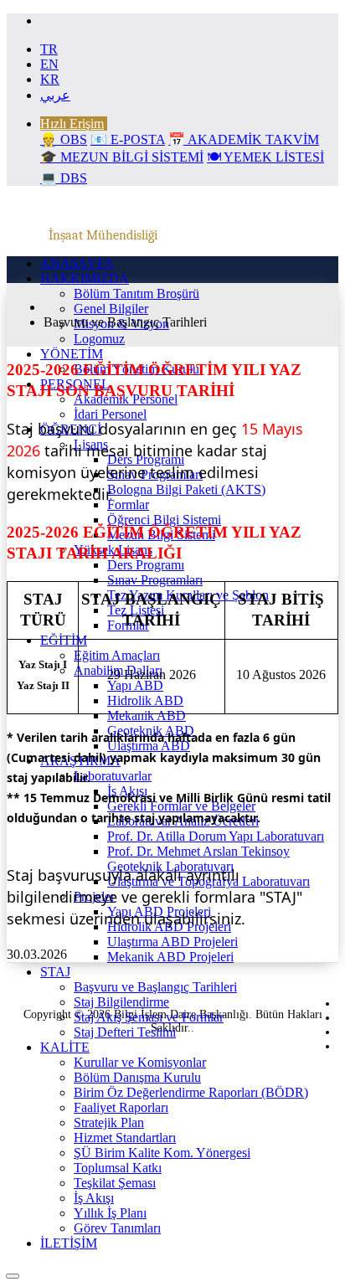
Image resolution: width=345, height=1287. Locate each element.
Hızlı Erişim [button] (72, 123)
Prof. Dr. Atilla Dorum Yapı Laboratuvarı (215, 836)
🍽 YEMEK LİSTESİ (265, 157)
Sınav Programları (155, 580)
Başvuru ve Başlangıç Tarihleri (155, 987)
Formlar (128, 504)
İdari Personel (110, 414)
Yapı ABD (135, 685)
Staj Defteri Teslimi (125, 1032)
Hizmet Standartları (125, 1137)
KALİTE (65, 1047)
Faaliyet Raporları (121, 1107)
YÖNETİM (71, 354)
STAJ (55, 972)
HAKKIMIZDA (84, 278)
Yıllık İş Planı (110, 1213)
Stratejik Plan (109, 1122)
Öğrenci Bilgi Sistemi (164, 519)
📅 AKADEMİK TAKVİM (243, 139)
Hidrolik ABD (145, 700)
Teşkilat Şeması (115, 1183)
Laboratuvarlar (113, 776)
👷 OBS (63, 139)
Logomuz (99, 339)
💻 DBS (63, 178)
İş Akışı (94, 1198)
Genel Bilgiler (111, 308)
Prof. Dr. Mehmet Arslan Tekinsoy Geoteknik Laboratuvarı (198, 858)
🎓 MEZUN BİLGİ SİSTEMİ (121, 157)
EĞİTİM (63, 640)
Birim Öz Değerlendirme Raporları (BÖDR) (191, 1092)
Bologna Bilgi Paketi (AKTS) (186, 489)
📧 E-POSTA (127, 139)
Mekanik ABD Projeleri (170, 957)
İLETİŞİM (68, 1243)
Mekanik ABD (146, 715)
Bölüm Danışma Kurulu (137, 1077)
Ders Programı (145, 565)
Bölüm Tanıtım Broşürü (136, 293)
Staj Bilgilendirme (121, 1002)
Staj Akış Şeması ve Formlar (149, 1017)
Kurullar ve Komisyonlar (140, 1062)
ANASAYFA (77, 263)
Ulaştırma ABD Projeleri (172, 941)
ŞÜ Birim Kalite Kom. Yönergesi (162, 1152)
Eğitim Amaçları (117, 655)
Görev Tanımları (117, 1228)
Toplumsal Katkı (118, 1168)
